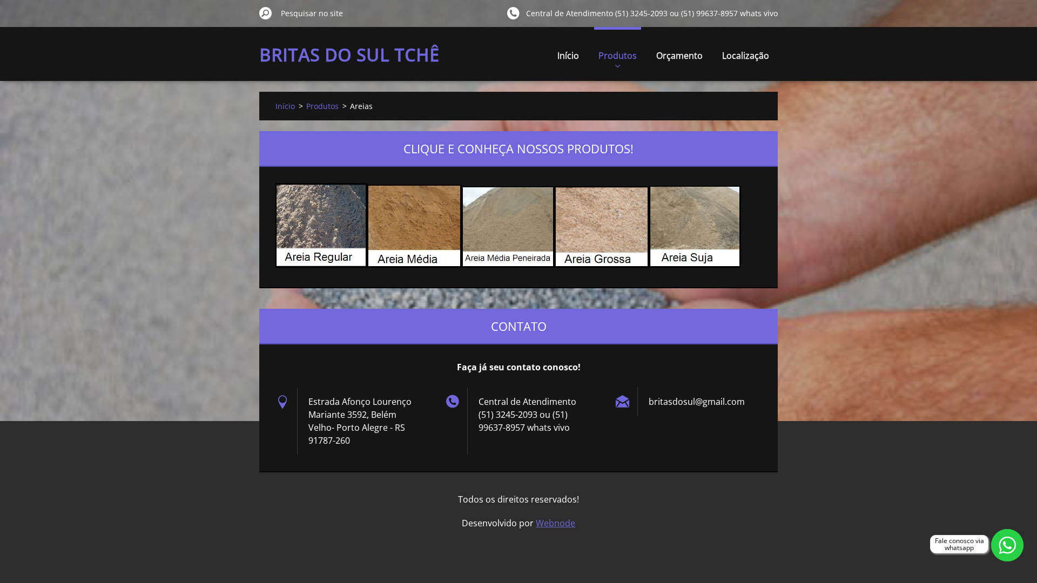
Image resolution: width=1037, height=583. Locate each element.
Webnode (555, 523)
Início (568, 56)
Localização (745, 56)
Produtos (617, 56)
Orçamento (679, 56)
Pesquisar (265, 13)
